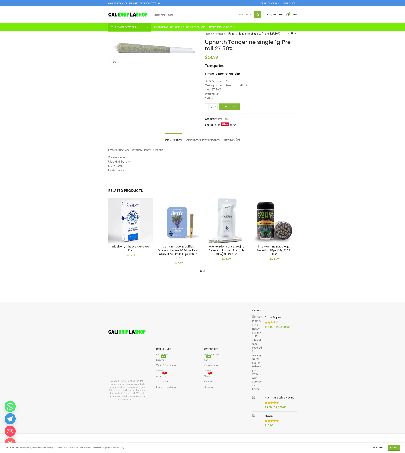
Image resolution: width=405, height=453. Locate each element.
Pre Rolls (220, 33)
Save (226, 124)
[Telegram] (10, 418)
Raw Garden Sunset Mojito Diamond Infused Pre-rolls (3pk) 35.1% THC (226, 250)
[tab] (173, 138)
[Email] (10, 431)
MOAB (269, 416)
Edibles (207, 370)
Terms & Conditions (166, 365)
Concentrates (211, 365)
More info (378, 447)
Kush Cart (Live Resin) (279, 397)
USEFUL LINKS (163, 349)
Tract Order (162, 381)
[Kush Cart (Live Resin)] (257, 402)
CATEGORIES (211, 349)
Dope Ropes (273, 317)
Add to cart (229, 106)
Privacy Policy (163, 354)
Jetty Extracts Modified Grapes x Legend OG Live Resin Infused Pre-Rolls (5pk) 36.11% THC (178, 252)
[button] (151, 203)
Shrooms (208, 387)
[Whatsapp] (10, 406)
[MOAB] (257, 420)
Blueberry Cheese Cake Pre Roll (130, 248)
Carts (207, 359)
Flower (208, 375)
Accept (394, 448)
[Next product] (295, 33)
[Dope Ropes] (257, 353)
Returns (160, 359)
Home (208, 33)
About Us (161, 375)
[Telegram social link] (235, 125)
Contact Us (162, 370)
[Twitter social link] (219, 125)
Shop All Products (213, 354)
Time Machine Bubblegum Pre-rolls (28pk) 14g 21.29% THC (274, 250)
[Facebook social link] (215, 125)
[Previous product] (288, 33)
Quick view (151, 210)
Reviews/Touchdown (166, 387)
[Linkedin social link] (231, 125)
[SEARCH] (257, 14)
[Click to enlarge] (114, 62)
